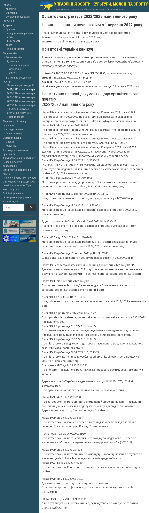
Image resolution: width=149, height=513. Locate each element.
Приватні (12, 72)
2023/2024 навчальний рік (21, 93)
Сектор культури (12, 137)
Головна (7, 4)
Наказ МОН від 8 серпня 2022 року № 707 (68, 281)
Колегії (9, 44)
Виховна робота (15, 116)
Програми (11, 29)
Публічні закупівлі (15, 48)
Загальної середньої (18, 65)
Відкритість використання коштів (17, 171)
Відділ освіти (10, 53)
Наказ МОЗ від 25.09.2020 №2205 (62, 462)
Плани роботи (13, 40)
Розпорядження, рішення (19, 33)
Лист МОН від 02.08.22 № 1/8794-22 (64, 297)
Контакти (11, 8)
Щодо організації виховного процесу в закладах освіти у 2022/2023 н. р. (87, 198)
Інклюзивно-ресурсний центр (17, 79)
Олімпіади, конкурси (18, 109)
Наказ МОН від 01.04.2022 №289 (61, 397)
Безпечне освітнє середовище (12, 163)
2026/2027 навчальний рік (21, 105)
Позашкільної (14, 69)
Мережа (10, 125)
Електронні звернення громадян (17, 18)
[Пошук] (30, 207)
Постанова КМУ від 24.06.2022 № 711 (64, 365)
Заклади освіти (14, 57)
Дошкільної (13, 61)
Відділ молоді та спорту (16, 121)
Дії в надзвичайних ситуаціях (19, 158)
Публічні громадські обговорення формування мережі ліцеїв (17, 197)
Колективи (11, 145)
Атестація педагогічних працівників (15, 152)
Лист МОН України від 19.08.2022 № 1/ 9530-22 (71, 205)
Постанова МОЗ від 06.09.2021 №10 (64, 433)
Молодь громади (15, 129)
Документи (9, 25)
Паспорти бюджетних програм (19, 177)
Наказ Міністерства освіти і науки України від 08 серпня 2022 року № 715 (88, 265)
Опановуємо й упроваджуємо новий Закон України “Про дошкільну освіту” (19, 185)
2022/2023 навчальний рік (21, 89)
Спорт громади (14, 133)
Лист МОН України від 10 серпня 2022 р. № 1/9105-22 (75, 193)
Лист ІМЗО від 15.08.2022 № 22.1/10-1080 (67, 177)
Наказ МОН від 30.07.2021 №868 (61, 417)
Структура (11, 12)
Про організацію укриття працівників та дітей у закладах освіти (83, 390)
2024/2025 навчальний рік (21, 97)
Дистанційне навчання (19, 112)
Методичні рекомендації (20, 85)
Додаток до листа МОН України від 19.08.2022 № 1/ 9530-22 (79, 221)
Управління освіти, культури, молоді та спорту (101, 4)
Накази (9, 37)
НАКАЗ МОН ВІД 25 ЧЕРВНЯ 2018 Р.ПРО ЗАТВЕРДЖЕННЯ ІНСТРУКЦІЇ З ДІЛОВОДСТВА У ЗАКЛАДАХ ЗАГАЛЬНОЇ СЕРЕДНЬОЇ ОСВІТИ (90, 503)
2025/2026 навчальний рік (21, 101)
